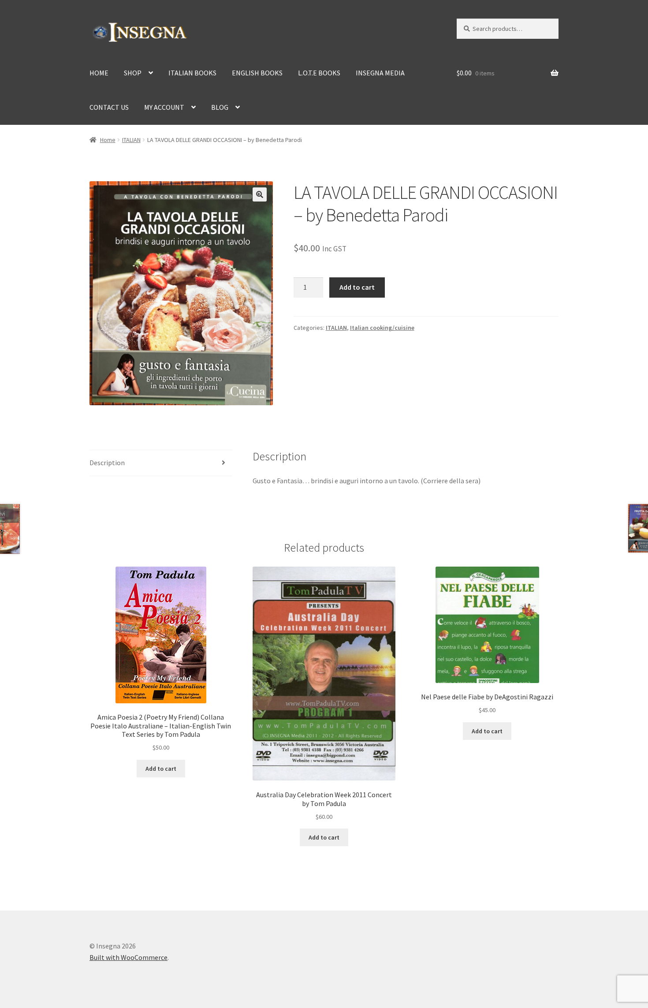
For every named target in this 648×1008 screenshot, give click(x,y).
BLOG (219, 107)
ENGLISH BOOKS (257, 72)
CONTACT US (109, 107)
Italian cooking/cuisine (382, 328)
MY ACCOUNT (164, 107)
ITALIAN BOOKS (192, 72)
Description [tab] (107, 462)
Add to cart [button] (160, 769)
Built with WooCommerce (128, 957)
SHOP (133, 72)
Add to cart (357, 287)
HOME (98, 72)
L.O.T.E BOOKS (319, 72)
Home (107, 140)
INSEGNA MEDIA (380, 72)
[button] (260, 194)
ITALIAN (131, 140)
